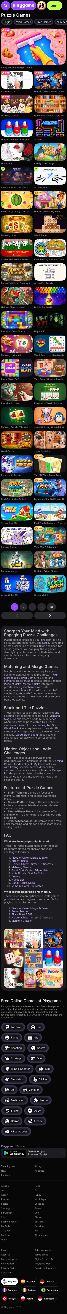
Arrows (16, 876)
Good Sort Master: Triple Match (31, 870)
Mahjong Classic (22, 867)
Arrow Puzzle (20, 860)
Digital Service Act (44, 1259)
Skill (3, 1217)
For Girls (5, 1226)
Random (5, 1175)
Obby (4, 1239)
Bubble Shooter (9, 1221)
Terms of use (41, 1254)
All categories (42, 1235)
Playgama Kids (42, 1263)
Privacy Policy (9, 1268)
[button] (33, 1153)
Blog (3, 1250)
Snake (38, 1208)
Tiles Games (37, 725)
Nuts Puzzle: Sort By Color (28, 873)
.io (2, 1190)
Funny (38, 1194)
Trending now (8, 1166)
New (3, 1170)
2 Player (5, 1230)
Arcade (5, 1185)
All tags (38, 1166)
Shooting (39, 1203)
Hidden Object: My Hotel (29, 764)
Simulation (6, 1212)
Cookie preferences (45, 1268)
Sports (4, 1203)
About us (5, 1254)
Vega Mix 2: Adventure (33, 693)
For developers (9, 1259)
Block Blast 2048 (22, 914)
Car (36, 1190)
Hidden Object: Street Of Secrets (32, 863)
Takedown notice (44, 1250)
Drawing (39, 1226)
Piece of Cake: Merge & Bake (22, 683)
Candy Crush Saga (23, 882)
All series (39, 1170)
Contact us (7, 1272)
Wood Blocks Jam (27, 734)
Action (4, 1194)
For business (7, 1263)
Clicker (38, 1217)
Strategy (5, 1208)
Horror (38, 1185)
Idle (36, 1230)
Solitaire (39, 1221)
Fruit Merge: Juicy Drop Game (31, 676)
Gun (37, 1212)
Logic (45, 642)
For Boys (5, 1235)
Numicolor (18, 879)
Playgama (7, 1146)
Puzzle (5, 1199)
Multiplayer (41, 1199)
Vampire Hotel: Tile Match (27, 885)
